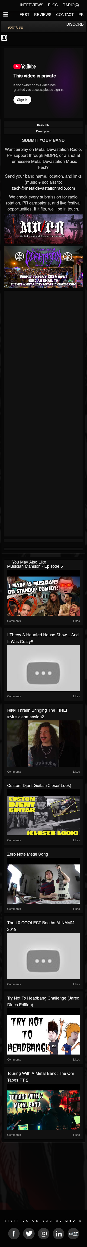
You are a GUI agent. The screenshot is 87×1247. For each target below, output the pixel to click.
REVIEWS (43, 14)
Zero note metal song (27, 854)
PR (81, 14)
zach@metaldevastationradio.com (43, 188)
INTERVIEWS (31, 4)
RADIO (68, 4)
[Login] (76, 5)
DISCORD (75, 24)
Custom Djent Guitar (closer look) (39, 785)
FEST (24, 14)
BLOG (53, 4)
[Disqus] (43, 354)
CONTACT (65, 14)
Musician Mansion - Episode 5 (35, 566)
